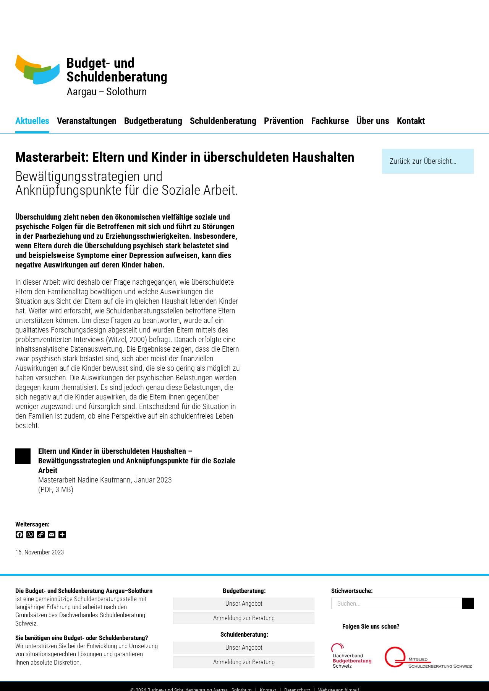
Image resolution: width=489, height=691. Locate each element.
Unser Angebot (243, 603)
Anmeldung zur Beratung (244, 618)
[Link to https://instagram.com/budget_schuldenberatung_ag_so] (334, 625)
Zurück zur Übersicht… (423, 161)
